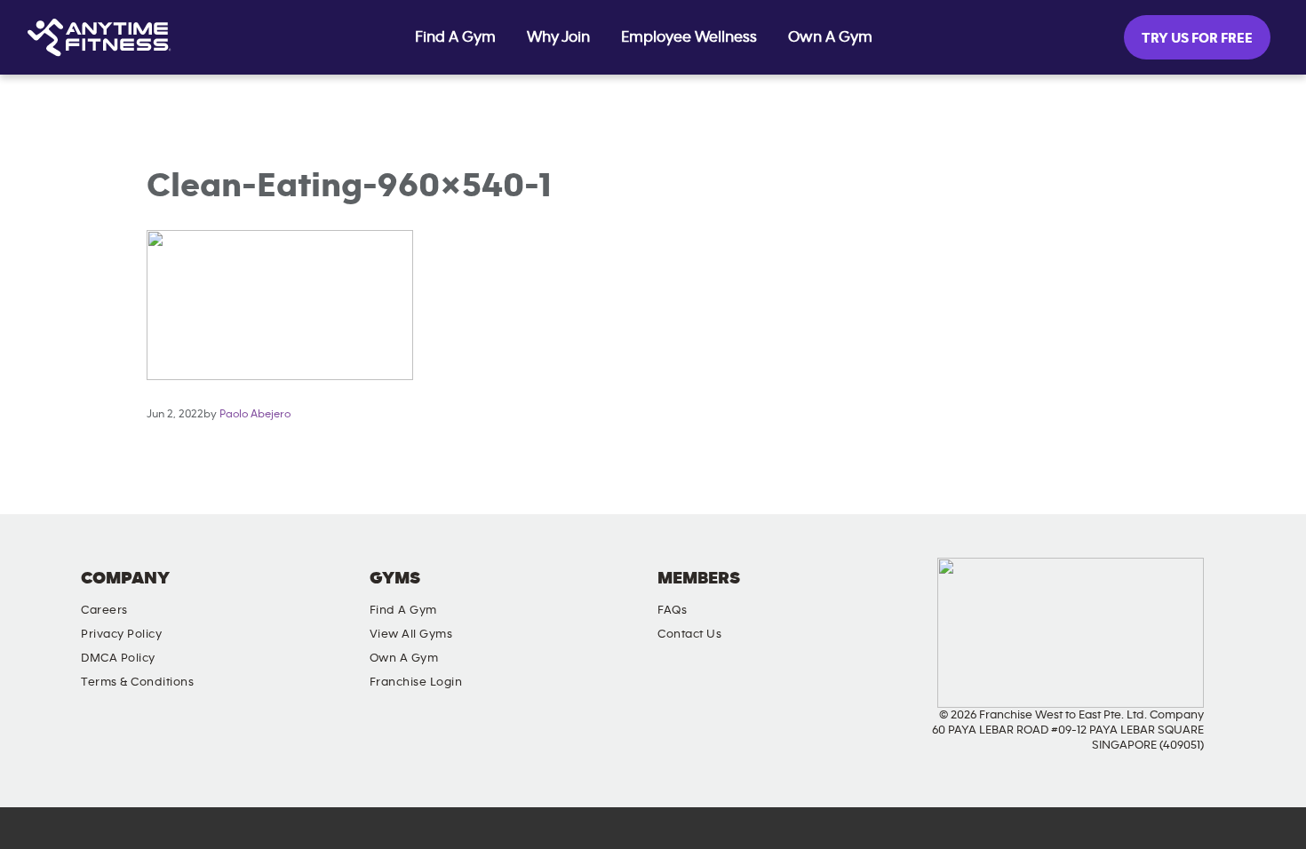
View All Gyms (411, 634)
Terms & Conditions (137, 682)
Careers (104, 610)
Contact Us (689, 634)
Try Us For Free (1197, 38)
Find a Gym (403, 610)
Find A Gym (455, 37)
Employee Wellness (689, 37)
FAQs (672, 610)
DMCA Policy (118, 658)
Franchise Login (416, 682)
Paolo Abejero (255, 414)
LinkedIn (1208, 593)
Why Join (558, 37)
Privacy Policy (121, 634)
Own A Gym (830, 37)
